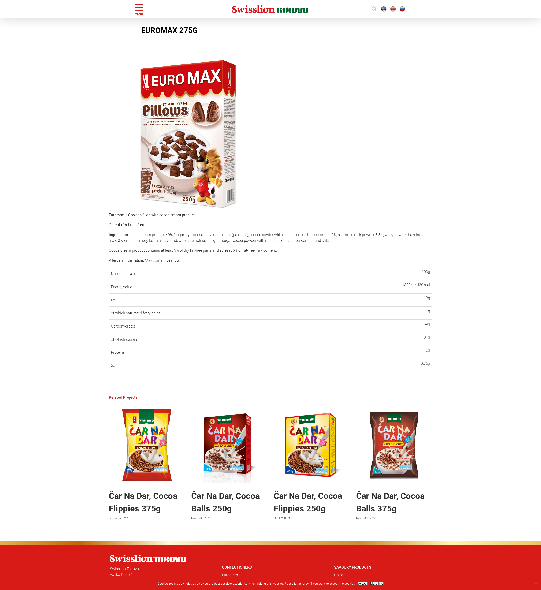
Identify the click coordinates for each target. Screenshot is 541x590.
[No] (536, 584)
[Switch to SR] (347, 9)
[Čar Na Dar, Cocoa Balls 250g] (229, 409)
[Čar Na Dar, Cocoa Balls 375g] (394, 409)
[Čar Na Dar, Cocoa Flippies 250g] (312, 409)
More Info (376, 583)
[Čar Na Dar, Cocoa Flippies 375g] (147, 409)
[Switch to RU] (385, 9)
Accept (362, 583)
